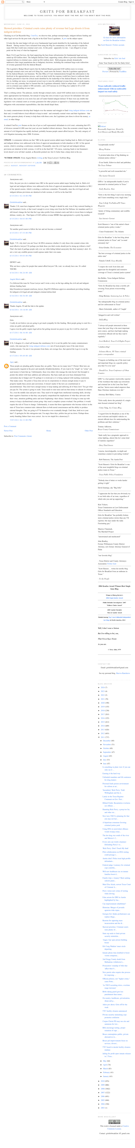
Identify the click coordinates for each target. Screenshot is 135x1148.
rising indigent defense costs (79, 110)
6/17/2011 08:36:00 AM (21, 332)
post (65, 38)
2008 (103, 1088)
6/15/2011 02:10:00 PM (21, 195)
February (106, 1072)
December (107, 740)
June (105, 763)
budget (14, 165)
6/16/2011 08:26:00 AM (21, 272)
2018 (103, 710)
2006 (103, 1096)
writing (39, 158)
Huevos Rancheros (123, 673)
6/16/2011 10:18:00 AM (21, 309)
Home (48, 430)
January (106, 1076)
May (105, 1061)
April (105, 1064)
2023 (103, 691)
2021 (103, 699)
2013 (103, 729)
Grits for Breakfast (67, 11)
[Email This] (48, 162)
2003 (103, 1108)
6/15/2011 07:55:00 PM (21, 232)
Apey (12, 362)
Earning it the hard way (111, 773)
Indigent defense (27, 165)
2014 (103, 725)
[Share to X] (53, 162)
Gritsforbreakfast (16, 202)
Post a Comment (10, 426)
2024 (103, 687)
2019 (103, 706)
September (107, 752)
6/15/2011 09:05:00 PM (21, 255)
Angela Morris (15, 279)
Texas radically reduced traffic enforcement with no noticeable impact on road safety (112, 88)
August (106, 756)
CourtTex (34, 35)
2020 (103, 703)
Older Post (89, 430)
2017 (103, 714)
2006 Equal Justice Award (114, 598)
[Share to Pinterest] (58, 162)
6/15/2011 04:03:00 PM (21, 218)
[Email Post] (44, 162)
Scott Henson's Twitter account (112, 45)
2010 (103, 1081)
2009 (103, 1085)
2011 (103, 737)
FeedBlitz (122, 71)
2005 (103, 1100)
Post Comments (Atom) (23, 436)
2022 (103, 695)
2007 (103, 1092)
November (107, 744)
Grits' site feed (119, 58)
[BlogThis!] (50, 162)
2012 (103, 733)
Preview (105, 71)
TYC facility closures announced (115, 1011)
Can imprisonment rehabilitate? (114, 903)
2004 (103, 1104)
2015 (103, 722)
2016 (103, 718)
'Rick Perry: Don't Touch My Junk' (116, 848)
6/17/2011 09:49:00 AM (21, 355)
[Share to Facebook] (55, 162)
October (106, 748)
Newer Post (8, 430)
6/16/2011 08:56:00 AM (21, 295)
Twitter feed (111, 563)
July (105, 759)
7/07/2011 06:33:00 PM (21, 420)
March (105, 1068)
